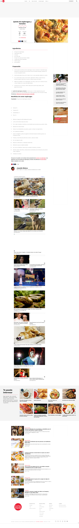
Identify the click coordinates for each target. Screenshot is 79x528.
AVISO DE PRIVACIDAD (63, 121)
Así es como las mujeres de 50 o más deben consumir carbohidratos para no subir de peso (37, 467)
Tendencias (27, 490)
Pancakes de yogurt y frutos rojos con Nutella (25, 401)
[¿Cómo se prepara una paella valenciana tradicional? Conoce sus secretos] (40, 409)
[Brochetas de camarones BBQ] (69, 394)
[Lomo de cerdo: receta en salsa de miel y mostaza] (26, 409)
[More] (48, 1)
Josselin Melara (22, 168)
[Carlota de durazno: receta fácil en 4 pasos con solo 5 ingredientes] (17, 456)
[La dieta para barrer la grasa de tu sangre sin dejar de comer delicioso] (17, 481)
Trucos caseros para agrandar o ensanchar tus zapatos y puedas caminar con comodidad (61, 84)
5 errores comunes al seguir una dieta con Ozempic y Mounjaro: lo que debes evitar (37, 492)
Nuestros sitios (42, 503)
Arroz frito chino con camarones (52, 401)
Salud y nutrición (27, 440)
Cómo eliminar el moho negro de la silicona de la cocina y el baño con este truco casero (61, 89)
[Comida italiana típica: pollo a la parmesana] (69, 409)
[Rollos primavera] (40, 394)
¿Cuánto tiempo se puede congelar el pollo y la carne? (60, 96)
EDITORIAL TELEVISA (39, 521)
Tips (29, 1)
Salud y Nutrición (34, 1)
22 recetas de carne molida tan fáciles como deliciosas (61, 103)
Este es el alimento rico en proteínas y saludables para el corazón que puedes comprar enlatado (38, 429)
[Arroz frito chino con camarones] (55, 394)
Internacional (23, 37)
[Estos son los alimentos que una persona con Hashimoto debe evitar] (17, 443)
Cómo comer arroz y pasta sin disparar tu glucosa (61, 99)
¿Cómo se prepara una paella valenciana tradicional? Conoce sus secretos (40, 416)
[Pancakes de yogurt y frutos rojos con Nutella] (26, 394)
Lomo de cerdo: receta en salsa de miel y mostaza (26, 416)
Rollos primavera (37, 400)
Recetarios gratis (41, 1)
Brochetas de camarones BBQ (68, 400)
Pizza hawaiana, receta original (54, 415)
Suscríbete (71, 1)
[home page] (3, 1)
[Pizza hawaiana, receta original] (55, 409)
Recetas (26, 1)
